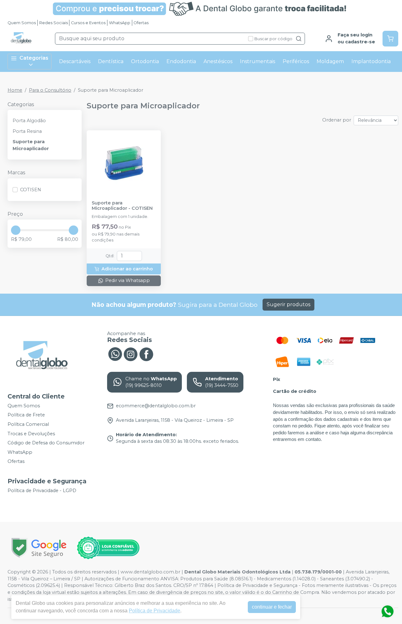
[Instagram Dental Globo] (131, 353)
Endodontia (181, 61)
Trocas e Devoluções (31, 434)
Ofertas (141, 22)
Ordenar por (336, 120)
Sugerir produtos (288, 304)
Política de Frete (26, 415)
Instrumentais (257, 61)
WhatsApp (119, 22)
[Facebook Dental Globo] (146, 353)
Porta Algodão (29, 120)
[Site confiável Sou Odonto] (108, 548)
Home (15, 90)
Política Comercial (28, 424)
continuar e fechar (272, 607)
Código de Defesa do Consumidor (46, 443)
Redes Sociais (53, 22)
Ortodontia (145, 61)
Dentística (110, 61)
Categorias (33, 58)
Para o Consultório (50, 90)
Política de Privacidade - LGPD (42, 490)
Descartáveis (74, 61)
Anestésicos (218, 61)
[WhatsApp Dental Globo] (115, 353)
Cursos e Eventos (88, 22)
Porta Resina (27, 131)
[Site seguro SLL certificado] (39, 548)
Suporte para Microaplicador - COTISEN (122, 205)
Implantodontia (371, 61)
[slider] (15, 230)
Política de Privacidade (154, 610)
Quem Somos (22, 22)
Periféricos (296, 61)
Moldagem (330, 61)
